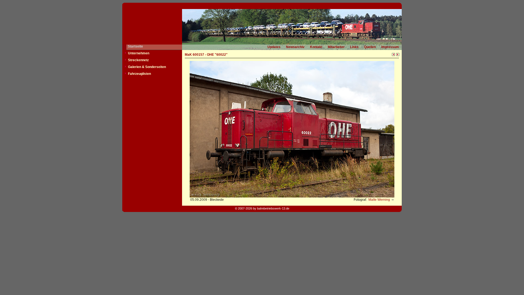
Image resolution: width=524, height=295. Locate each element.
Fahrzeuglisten (139, 74)
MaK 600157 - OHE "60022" (206, 55)
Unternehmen (138, 53)
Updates (274, 47)
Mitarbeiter (336, 47)
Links (354, 47)
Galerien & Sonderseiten (147, 67)
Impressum (390, 47)
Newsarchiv (295, 47)
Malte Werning (379, 200)
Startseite (135, 46)
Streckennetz (138, 60)
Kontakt (316, 47)
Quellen (370, 47)
